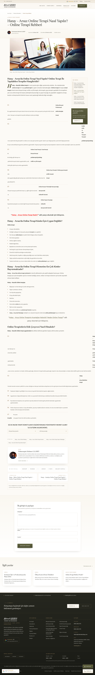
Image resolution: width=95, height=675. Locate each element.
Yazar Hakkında (23, 460)
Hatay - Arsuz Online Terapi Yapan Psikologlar (55, 439)
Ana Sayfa (42, 5)
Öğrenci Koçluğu (63, 632)
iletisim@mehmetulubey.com (80, 634)
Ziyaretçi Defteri (87, 1)
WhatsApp (24, 469)
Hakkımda (59, 5)
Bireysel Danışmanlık (22, 431)
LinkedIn (43, 469)
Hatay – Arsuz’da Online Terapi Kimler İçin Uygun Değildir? (79, 92)
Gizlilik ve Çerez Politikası (59, 671)
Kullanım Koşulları (48, 671)
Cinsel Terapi (62, 628)
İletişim (73, 5)
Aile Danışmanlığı (63, 621)
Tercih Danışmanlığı (63, 636)
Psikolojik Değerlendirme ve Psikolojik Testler (51, 629)
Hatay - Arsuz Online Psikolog (20, 439)
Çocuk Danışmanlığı (50, 626)
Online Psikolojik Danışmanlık (49, 633)
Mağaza (81, 1)
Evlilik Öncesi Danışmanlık (65, 624)
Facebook (32, 469)
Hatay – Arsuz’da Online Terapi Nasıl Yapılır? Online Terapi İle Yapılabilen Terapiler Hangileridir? (79, 85)
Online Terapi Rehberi (27, 13)
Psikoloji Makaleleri (17, 13)
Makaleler (66, 5)
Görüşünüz (20, 511)
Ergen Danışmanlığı (63, 626)
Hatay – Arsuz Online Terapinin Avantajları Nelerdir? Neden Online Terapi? (36, 317)
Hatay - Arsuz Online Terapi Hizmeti (36, 439)
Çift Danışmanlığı (53, 431)
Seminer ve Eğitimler (50, 638)
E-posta (50, 469)
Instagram (7, 656)
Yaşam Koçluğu (49, 636)
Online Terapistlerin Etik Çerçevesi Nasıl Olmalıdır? (79, 102)
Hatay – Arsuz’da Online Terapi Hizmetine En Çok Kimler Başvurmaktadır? (79, 98)
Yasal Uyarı (67, 671)
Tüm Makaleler (88, 566)
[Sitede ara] (89, 5)
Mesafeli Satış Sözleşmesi (76, 671)
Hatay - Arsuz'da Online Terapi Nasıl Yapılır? (17, 442)
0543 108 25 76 (8, 1)
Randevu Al (82, 5)
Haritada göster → (77, 645)
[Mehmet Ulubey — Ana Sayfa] (10, 6)
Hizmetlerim (50, 5)
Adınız (19, 530)
